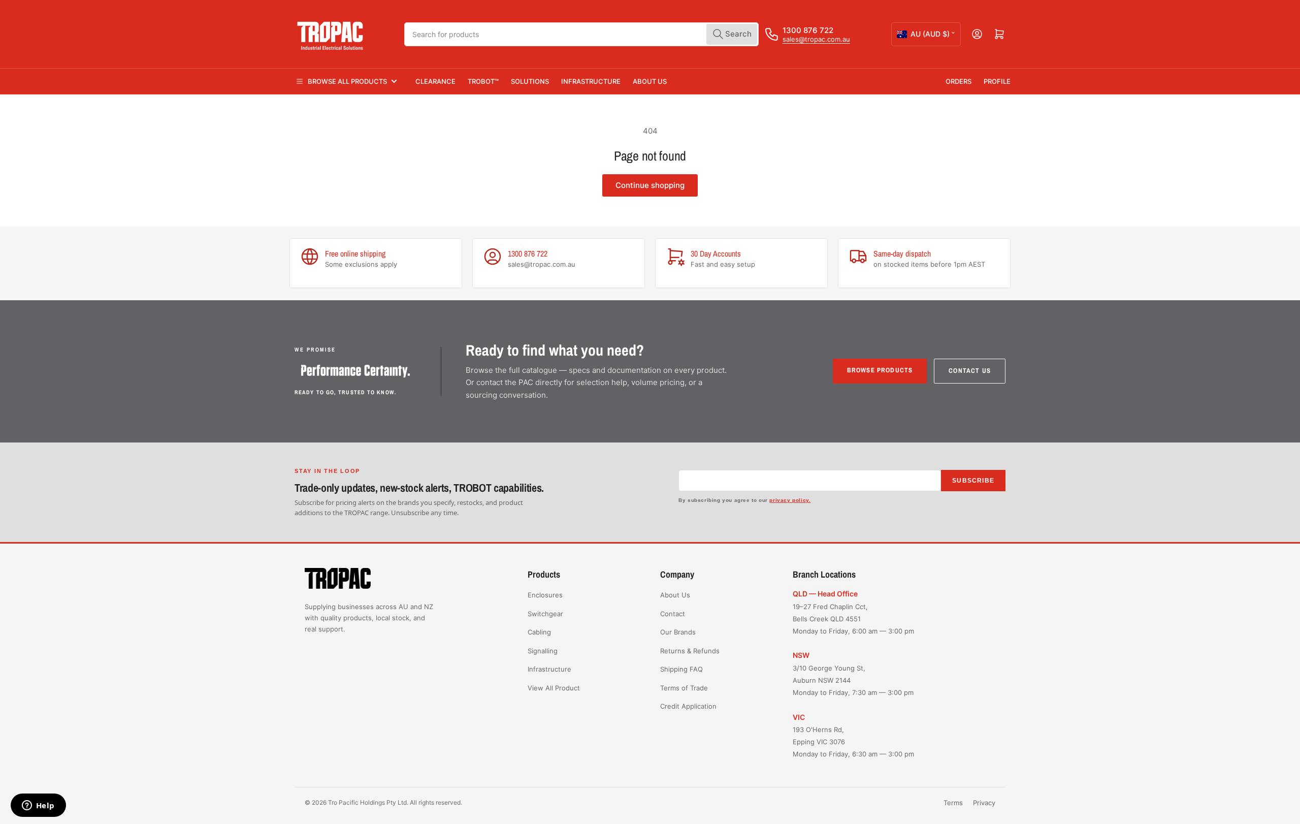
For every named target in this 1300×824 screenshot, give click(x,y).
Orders (958, 81)
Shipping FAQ (681, 669)
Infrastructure (591, 81)
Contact (672, 614)
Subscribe (973, 480)
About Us (650, 81)
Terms (953, 803)
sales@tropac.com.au (816, 39)
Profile (997, 81)
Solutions (530, 81)
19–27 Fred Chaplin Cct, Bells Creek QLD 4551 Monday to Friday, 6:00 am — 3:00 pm (853, 619)
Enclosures (545, 595)
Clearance (435, 81)
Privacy (984, 803)
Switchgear (545, 614)
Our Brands (678, 632)
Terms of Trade (684, 688)
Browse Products (880, 370)
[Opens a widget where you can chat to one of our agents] (38, 806)
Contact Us (970, 370)
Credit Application (688, 706)
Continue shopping (650, 185)
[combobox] (581, 34)
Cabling (539, 632)
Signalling (543, 651)
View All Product (554, 688)
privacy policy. (789, 500)
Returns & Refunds (690, 651)
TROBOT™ (483, 81)
